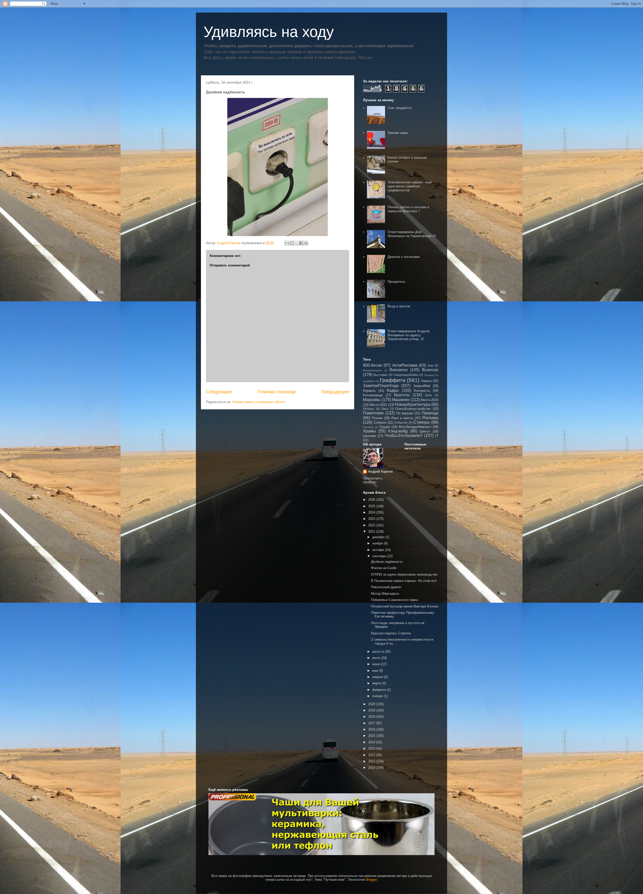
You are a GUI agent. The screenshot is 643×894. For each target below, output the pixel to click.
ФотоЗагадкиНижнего (415, 427)
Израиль (369, 391)
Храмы (369, 431)
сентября (379, 556)
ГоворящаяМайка (405, 374)
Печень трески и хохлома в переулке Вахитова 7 (408, 209)
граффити (369, 381)
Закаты (426, 381)
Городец (429, 375)
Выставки (380, 374)
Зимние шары (398, 133)
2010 (372, 767)
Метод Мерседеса (385, 593)
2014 (372, 742)
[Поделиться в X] (296, 243)
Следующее (219, 391)
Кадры (393, 390)
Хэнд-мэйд (398, 431)
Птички (377, 418)
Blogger (371, 879)
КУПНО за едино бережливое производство (404, 574)
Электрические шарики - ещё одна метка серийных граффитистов (410, 186)
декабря (379, 537)
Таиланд (368, 427)
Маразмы (372, 400)
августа (378, 651)
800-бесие (372, 365)
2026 (372, 499)
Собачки (380, 422)
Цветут (424, 431)
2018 (372, 716)
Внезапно (399, 370)
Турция (384, 427)
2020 (372, 704)
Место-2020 (429, 400)
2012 (372, 755)
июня (376, 664)
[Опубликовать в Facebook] (301, 243)
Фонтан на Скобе (384, 568)
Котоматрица (373, 395)
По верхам (404, 413)
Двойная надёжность (387, 562)
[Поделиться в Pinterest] (305, 243)
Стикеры (421, 422)
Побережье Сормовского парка (394, 600)
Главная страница (276, 391)
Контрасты (422, 391)
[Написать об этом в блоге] (291, 243)
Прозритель (396, 282)
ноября (378, 543)
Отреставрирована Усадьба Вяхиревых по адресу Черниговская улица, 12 (409, 335)
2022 (372, 525)
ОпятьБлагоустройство (413, 409)
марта (377, 683)
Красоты (402, 395)
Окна (384, 408)
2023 (372, 519)
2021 (372, 531)
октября (378, 550)
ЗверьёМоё (421, 386)
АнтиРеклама (404, 365)
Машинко (400, 400)
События (400, 422)
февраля (379, 690)
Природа (430, 413)
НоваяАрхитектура (412, 404)
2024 (372, 512)
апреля (378, 677)
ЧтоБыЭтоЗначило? (403, 435)
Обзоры (368, 408)
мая (375, 671)
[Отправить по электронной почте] (286, 243)
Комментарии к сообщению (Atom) (258, 402)
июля (376, 658)
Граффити (392, 380)
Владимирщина (372, 370)
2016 (372, 729)
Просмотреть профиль (373, 480)
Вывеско (430, 370)
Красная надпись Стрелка (391, 633)
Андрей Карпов (380, 471)
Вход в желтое (399, 306)
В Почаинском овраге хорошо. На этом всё (404, 581)
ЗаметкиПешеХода (381, 385)
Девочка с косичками (404, 257)
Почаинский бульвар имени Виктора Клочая (404, 606)
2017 (372, 723)
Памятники (373, 413)
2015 (372, 736)
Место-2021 (378, 405)
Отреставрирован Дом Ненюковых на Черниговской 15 (412, 234)
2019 (372, 710)
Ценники (369, 436)
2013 (372, 748)
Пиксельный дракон (386, 587)
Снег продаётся (399, 108)
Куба (428, 395)
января (378, 696)
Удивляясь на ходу (268, 31)
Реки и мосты (402, 418)
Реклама (430, 418)
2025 (372, 506)
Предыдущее (335, 391)
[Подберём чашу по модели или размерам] (321, 824)
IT (436, 436)
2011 (372, 761)
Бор (430, 365)
